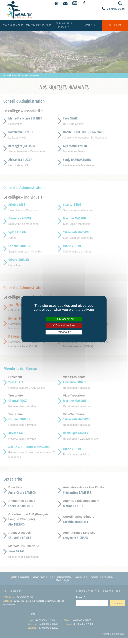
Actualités (90, 25)
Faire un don (115, 25)
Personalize (64, 332)
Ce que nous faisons (13, 25)
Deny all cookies (65, 325)
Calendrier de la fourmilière (64, 25)
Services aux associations (38, 25)
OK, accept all (65, 319)
